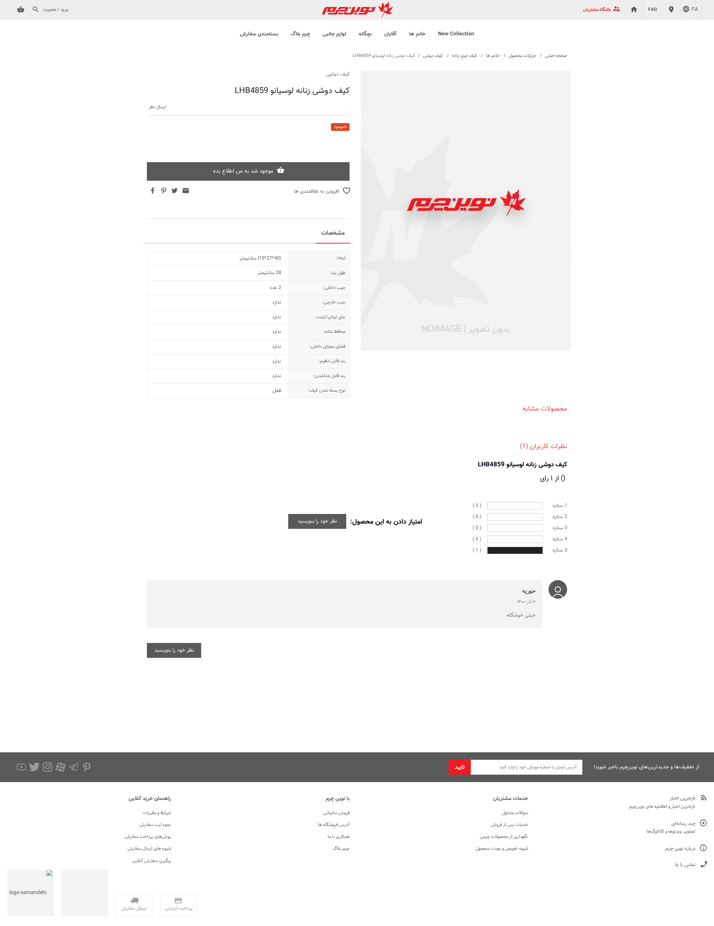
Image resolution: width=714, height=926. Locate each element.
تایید (460, 767)
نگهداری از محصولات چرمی (504, 836)
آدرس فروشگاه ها (334, 824)
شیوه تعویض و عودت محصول (502, 848)
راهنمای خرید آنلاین (150, 799)
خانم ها (417, 34)
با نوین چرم (338, 799)
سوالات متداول (515, 813)
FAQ (652, 9)
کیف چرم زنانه (464, 55)
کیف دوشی (433, 55)
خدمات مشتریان (510, 799)
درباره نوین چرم (680, 848)
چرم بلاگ (300, 34)
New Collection (456, 34)
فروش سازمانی (336, 813)
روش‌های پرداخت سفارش (148, 836)
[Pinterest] (86, 767)
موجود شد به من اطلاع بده (243, 171)
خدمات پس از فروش (509, 824)
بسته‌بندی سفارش (259, 34)
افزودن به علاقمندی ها (316, 191)
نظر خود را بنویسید (317, 521)
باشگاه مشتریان (597, 9)
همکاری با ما (339, 836)
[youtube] (21, 767)
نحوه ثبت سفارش (155, 824)
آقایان (390, 34)
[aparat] (60, 767)
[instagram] (47, 767)
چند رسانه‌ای (683, 823)
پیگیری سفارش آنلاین (151, 861)
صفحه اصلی (556, 55)
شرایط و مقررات (157, 813)
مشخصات (333, 233)
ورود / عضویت (55, 9)
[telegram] (73, 767)
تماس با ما (685, 865)
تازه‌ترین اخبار (682, 798)
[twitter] (34, 767)
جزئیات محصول (522, 55)
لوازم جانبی (334, 34)
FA (695, 10)
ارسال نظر (157, 107)
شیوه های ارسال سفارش (149, 848)
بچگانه (365, 34)
